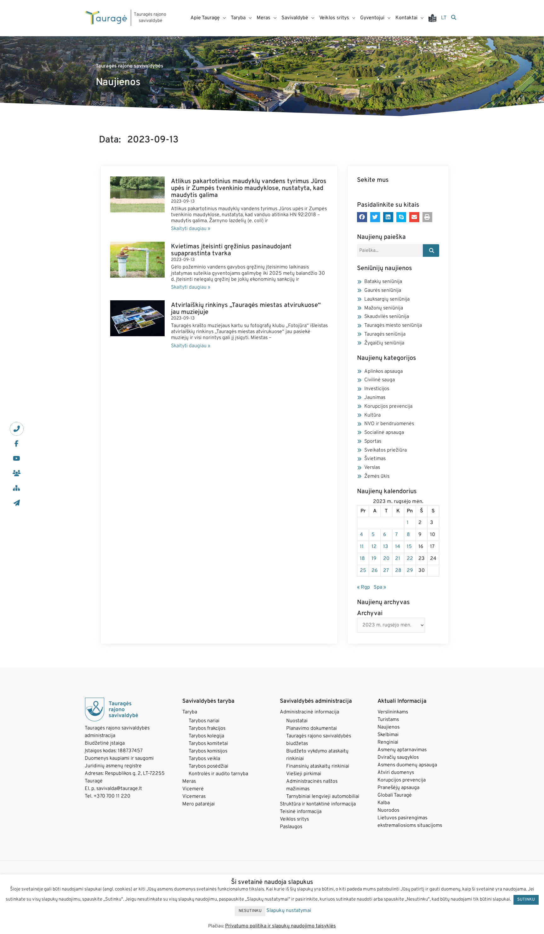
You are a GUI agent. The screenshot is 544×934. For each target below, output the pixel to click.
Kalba (383, 803)
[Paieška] (453, 18)
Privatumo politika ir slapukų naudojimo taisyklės (280, 926)
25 (363, 571)
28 (398, 571)
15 (409, 547)
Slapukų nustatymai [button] (288, 911)
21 (397, 559)
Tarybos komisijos (208, 751)
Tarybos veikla (204, 759)
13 (385, 547)
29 (410, 571)
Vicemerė (193, 789)
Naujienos (388, 727)
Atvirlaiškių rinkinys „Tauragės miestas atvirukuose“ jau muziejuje (246, 308)
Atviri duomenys (395, 773)
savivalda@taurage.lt (119, 789)
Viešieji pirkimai (303, 774)
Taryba (189, 712)
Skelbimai (388, 735)
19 (374, 559)
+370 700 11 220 (112, 796)
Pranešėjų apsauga (398, 788)
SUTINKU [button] (526, 899)
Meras (189, 781)
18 (362, 559)
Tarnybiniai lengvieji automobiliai (322, 796)
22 (410, 559)
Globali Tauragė (394, 795)
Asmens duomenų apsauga (407, 765)
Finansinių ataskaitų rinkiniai (317, 766)
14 (397, 547)
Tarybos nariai (204, 721)
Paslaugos (291, 827)
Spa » (380, 587)
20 (386, 559)
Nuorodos (388, 810)
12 (374, 547)
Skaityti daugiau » (190, 229)
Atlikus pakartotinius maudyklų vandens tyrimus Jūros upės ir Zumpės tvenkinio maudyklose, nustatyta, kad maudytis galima (248, 188)
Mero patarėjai (198, 804)
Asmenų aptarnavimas (402, 750)
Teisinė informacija (300, 812)
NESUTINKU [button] (250, 911)
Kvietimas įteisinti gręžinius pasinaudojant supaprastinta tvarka (231, 250)
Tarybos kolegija (206, 736)
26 (374, 571)
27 (386, 571)
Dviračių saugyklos (398, 757)
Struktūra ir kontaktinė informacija (318, 804)
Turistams (388, 720)
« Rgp (363, 587)
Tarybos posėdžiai (208, 766)
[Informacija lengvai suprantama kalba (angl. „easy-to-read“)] (434, 18)
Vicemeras (194, 796)
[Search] (431, 250)
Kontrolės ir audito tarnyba (218, 774)
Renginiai (387, 742)
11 (362, 547)
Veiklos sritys (294, 819)
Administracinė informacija (309, 712)
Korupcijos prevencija (401, 780)
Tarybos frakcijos (207, 728)
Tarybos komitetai (208, 744)
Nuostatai (297, 721)
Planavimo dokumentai (311, 728)
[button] (362, 217)
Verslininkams (392, 712)
